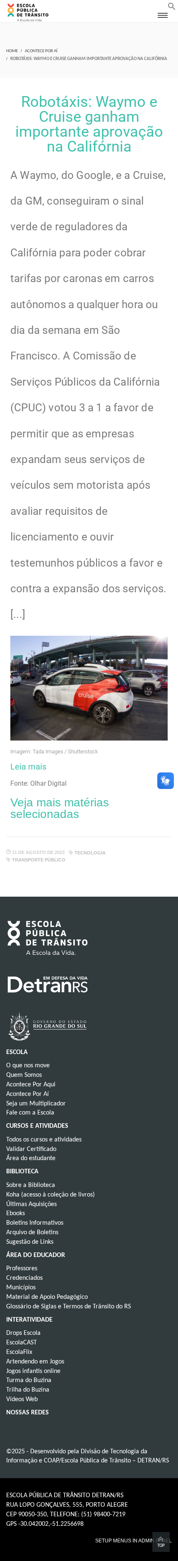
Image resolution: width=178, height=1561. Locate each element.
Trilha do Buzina (27, 1390)
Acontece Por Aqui (30, 1084)
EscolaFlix (19, 1352)
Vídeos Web (22, 1399)
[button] (172, 9)
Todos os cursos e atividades (44, 1139)
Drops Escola (23, 1333)
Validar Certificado (31, 1149)
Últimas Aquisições (31, 1204)
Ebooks (15, 1213)
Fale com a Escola (30, 1113)
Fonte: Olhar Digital (38, 783)
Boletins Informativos (34, 1223)
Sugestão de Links (29, 1242)
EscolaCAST (21, 1342)
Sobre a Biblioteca (30, 1185)
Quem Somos (24, 1075)
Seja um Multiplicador (36, 1103)
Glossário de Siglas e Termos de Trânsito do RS (68, 1306)
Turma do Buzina (28, 1380)
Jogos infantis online (33, 1371)
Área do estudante (30, 1158)
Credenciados (24, 1278)
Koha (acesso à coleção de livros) (50, 1195)
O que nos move (28, 1065)
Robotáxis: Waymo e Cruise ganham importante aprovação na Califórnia (89, 124)
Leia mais (28, 767)
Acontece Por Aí (41, 51)
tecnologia (90, 852)
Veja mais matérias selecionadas (59, 808)
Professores (21, 1268)
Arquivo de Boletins (32, 1232)
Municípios (21, 1287)
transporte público (38, 859)
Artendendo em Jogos (35, 1361)
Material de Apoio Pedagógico (47, 1297)
